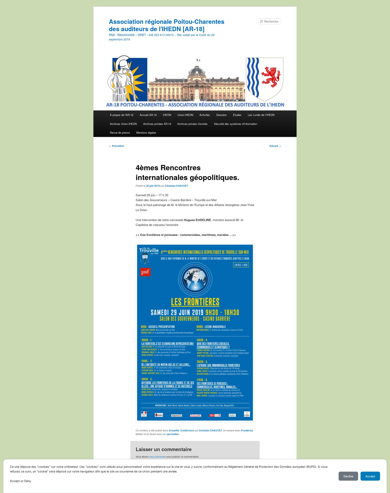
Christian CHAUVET (176, 186)
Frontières (247, 430)
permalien (173, 434)
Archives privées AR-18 (157, 124)
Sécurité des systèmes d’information (235, 124)
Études (237, 115)
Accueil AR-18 (148, 115)
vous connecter (157, 456)
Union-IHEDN (185, 115)
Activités (204, 115)
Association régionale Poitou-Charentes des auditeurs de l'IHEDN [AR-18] (166, 25)
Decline (348, 476)
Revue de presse (120, 132)
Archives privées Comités (192, 124)
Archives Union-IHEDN (123, 124)
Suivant (275, 146)
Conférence (187, 430)
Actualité (174, 430)
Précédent (116, 146)
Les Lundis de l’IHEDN (261, 115)
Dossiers (221, 115)
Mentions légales (146, 132)
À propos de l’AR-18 (121, 115)
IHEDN (167, 115)
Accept (370, 476)
